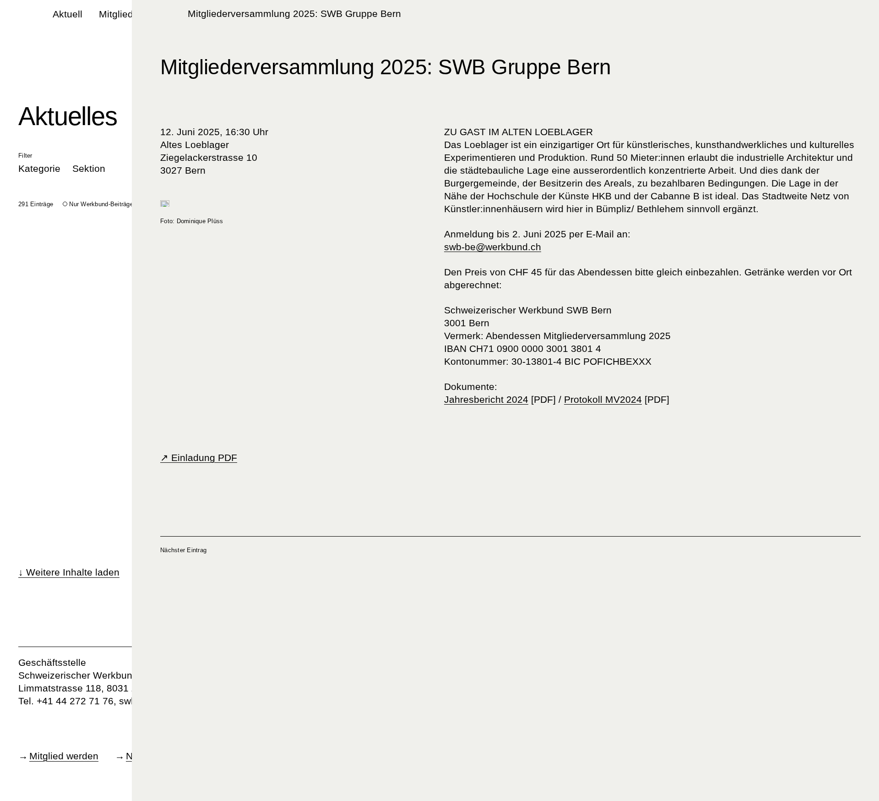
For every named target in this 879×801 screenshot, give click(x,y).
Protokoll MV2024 (603, 399)
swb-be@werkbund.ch (492, 246)
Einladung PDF (202, 457)
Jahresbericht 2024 (486, 399)
